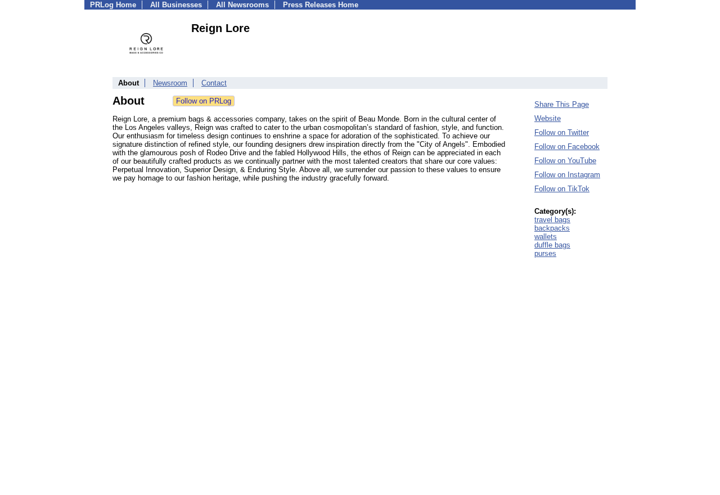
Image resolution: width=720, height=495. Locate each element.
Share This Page (561, 104)
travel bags (552, 219)
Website (547, 118)
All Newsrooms (242, 5)
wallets (545, 236)
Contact (214, 83)
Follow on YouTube (565, 160)
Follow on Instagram (567, 174)
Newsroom (170, 83)
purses (545, 253)
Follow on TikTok (562, 188)
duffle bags (552, 245)
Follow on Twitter (561, 132)
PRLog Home (113, 5)
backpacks (552, 228)
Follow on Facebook (567, 146)
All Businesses (176, 5)
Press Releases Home (320, 5)
